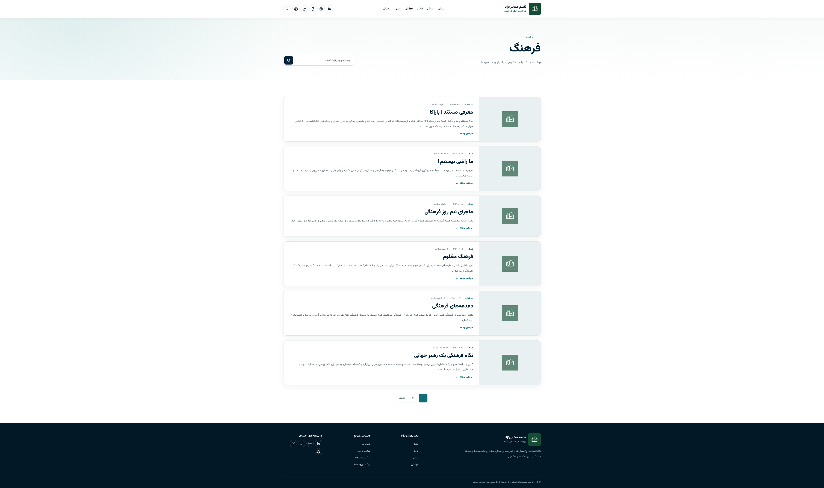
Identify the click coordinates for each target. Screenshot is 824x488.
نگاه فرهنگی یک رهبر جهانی (443, 355)
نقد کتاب (469, 298)
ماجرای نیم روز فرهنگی (448, 212)
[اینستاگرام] (321, 8)
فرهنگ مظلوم (458, 257)
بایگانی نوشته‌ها (362, 458)
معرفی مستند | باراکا (451, 112)
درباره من (365, 444)
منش (398, 9)
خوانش (409, 9)
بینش (441, 9)
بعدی (402, 398)
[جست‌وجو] (287, 8)
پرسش (387, 9)
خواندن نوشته (464, 134)
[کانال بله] (296, 8)
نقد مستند (469, 104)
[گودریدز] (312, 8)
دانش (430, 9)
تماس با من (364, 451)
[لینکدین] (329, 8)
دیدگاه (470, 153)
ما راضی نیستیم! (455, 161)
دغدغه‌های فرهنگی (452, 306)
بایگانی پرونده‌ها (362, 465)
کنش (420, 9)
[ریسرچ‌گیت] (304, 8)
